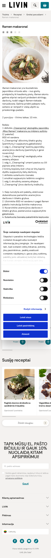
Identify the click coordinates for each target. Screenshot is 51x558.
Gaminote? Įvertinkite (13, 410)
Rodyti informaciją (33, 309)
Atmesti (25, 334)
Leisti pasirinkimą (25, 325)
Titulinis (5, 14)
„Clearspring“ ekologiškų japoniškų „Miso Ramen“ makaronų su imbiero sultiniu (25, 130)
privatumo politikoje (14, 478)
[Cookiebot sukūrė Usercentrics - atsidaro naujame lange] (36, 222)
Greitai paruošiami (34, 14)
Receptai (18, 14)
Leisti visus (25, 317)
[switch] (44, 280)
